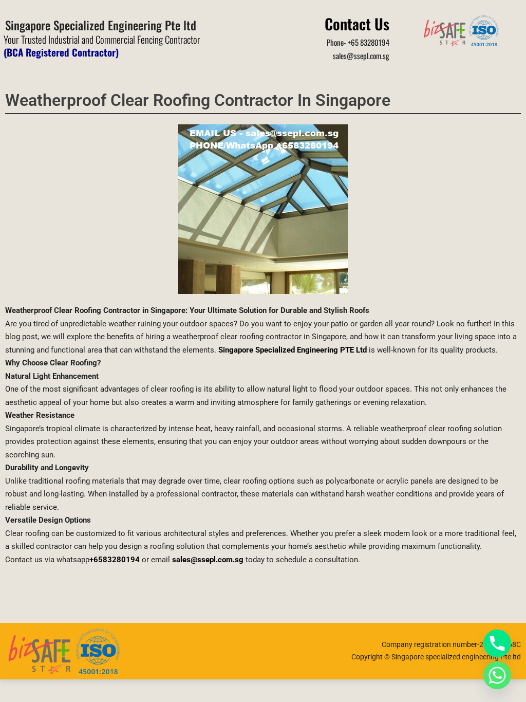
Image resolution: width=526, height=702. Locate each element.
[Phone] (497, 643)
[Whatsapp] (497, 675)
